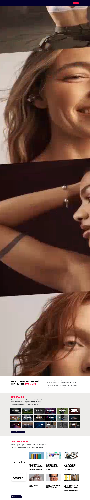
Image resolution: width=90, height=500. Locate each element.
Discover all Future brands (17, 431)
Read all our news (15, 496)
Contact (76, 3)
